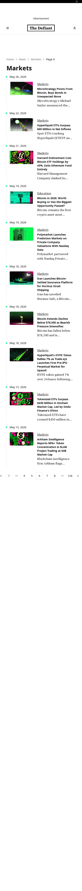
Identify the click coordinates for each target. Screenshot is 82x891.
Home (10, 59)
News (22, 59)
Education (44, 193)
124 (70, 476)
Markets (36, 59)
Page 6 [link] (50, 59)
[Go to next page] (78, 475)
